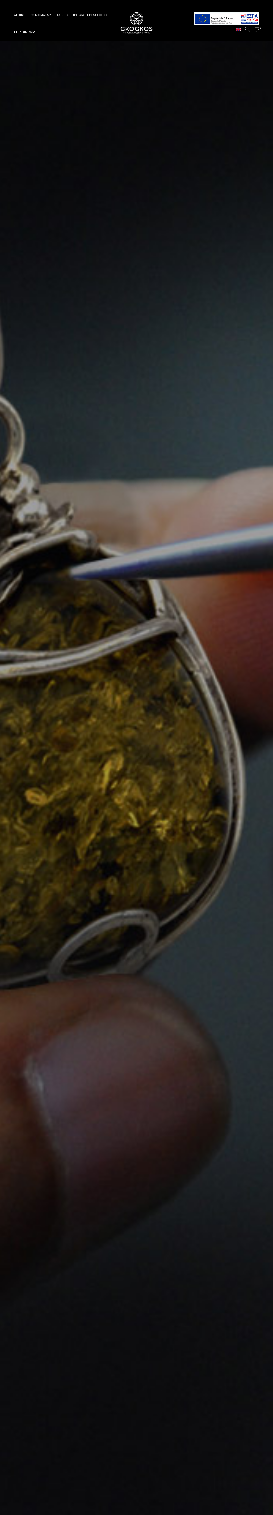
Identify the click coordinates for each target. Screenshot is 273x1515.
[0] (256, 29)
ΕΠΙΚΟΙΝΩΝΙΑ (24, 31)
